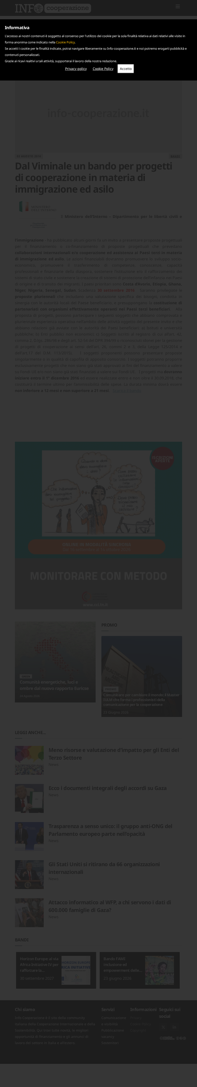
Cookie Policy (65, 42)
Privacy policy (76, 68)
